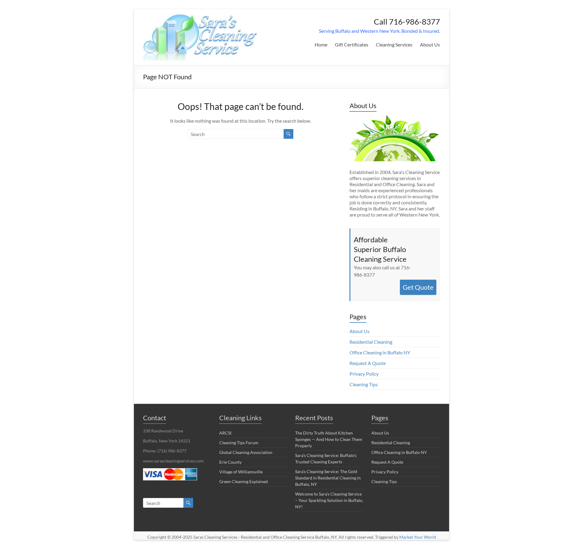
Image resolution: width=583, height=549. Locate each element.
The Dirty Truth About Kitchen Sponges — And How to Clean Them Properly (328, 439)
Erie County (230, 462)
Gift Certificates (351, 44)
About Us (430, 44)
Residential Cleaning (370, 342)
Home (321, 44)
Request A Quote (367, 363)
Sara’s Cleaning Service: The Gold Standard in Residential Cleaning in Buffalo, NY (328, 478)
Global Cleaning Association (245, 452)
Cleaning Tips (363, 384)
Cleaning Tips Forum (238, 442)
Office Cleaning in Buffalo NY (379, 352)
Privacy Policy (364, 374)
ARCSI (225, 432)
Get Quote (418, 287)
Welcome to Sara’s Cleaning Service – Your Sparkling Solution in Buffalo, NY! (329, 500)
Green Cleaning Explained (243, 481)
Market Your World (417, 537)
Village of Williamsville (241, 471)
